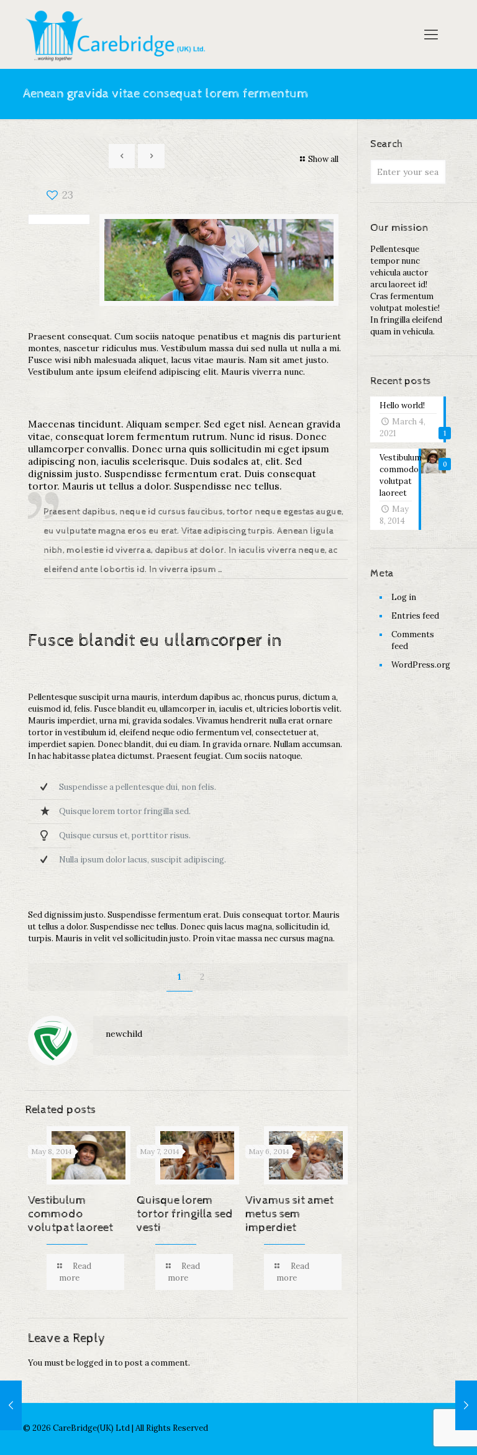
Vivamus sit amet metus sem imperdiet (289, 1214)
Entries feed (415, 616)
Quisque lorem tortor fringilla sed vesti (185, 1214)
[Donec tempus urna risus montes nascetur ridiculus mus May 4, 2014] (11, 1405)
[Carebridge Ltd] (118, 34)
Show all (323, 159)
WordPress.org (418, 665)
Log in (403, 597)
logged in (94, 1363)
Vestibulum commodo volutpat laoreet (70, 1214)
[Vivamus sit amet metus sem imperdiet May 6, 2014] (466, 1405)
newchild (124, 1033)
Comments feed (412, 640)
